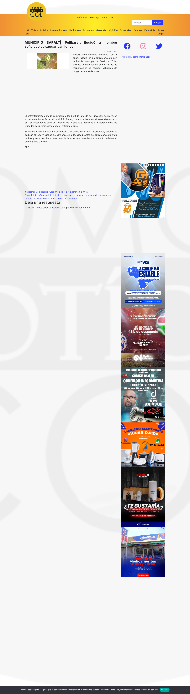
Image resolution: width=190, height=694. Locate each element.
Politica (44, 30)
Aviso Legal (161, 32)
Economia (88, 30)
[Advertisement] (71, 94)
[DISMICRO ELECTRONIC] (143, 444)
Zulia (33, 30)
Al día (27, 32)
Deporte (138, 30)
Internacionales (58, 30)
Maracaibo (101, 30)
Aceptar (164, 690)
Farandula (149, 30)
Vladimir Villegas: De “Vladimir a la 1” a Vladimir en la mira (57, 191)
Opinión (113, 30)
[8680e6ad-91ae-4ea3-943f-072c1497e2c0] (143, 190)
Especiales (125, 30)
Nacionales (75, 30)
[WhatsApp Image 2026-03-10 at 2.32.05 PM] (143, 280)
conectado (54, 207)
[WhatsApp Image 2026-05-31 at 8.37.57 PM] (143, 337)
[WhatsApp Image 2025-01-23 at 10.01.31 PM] (143, 494)
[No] (186, 689)
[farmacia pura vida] (143, 549)
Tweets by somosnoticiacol (135, 56)
